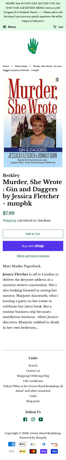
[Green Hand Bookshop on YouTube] (41, 420)
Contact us (33, 370)
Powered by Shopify (33, 437)
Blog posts (33, 401)
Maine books (21, 66)
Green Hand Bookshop (45, 433)
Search (33, 365)
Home (6, 66)
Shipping (9, 220)
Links (33, 396)
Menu (11, 27)
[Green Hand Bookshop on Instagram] (33, 420)
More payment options (33, 255)
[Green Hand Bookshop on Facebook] (25, 420)
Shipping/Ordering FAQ (33, 376)
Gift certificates (33, 381)
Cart (60, 27)
